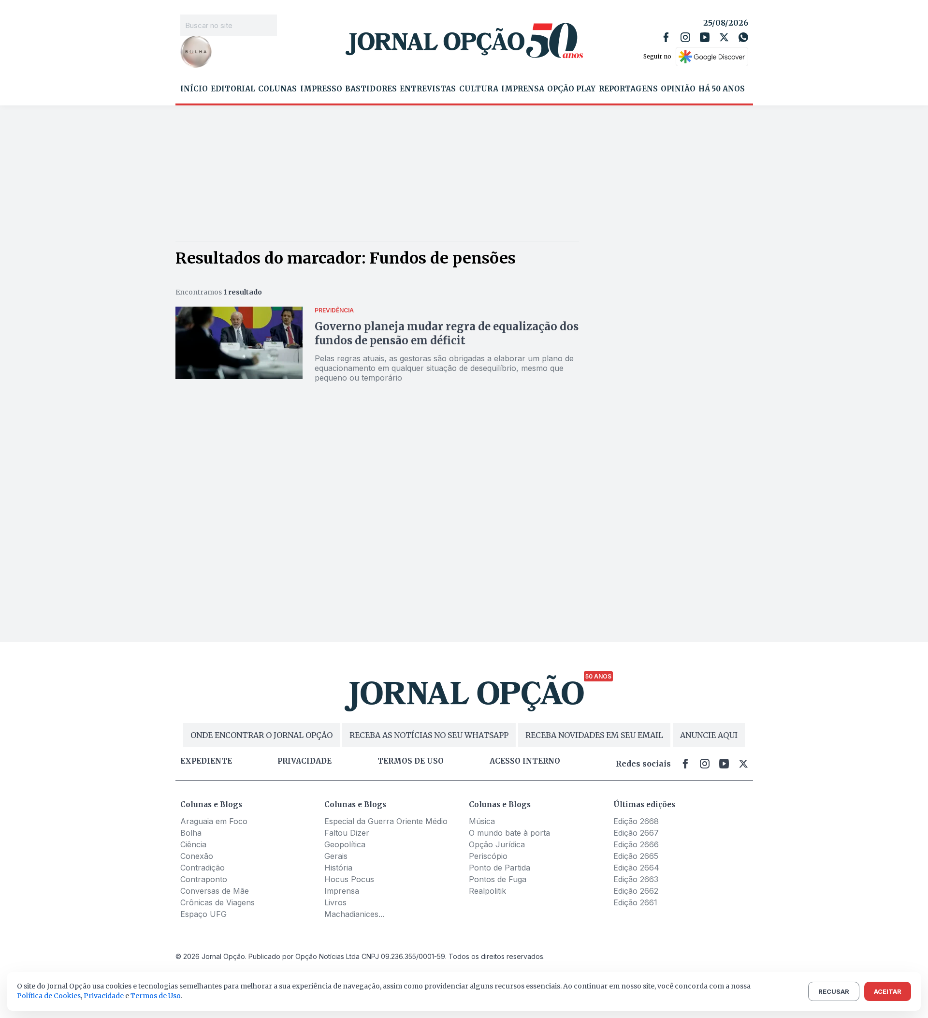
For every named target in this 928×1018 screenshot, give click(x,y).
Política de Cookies (49, 995)
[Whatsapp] (743, 37)
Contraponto (203, 879)
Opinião (678, 89)
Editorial (233, 89)
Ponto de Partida (499, 867)
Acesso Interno (525, 761)
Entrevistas (428, 89)
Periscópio (488, 856)
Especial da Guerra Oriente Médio (386, 821)
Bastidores (371, 89)
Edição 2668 (636, 821)
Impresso (321, 89)
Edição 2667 (636, 833)
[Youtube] (705, 37)
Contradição (202, 867)
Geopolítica (344, 844)
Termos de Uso (155, 995)
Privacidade (304, 761)
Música (482, 821)
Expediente (206, 761)
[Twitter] (724, 37)
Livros (335, 902)
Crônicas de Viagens (217, 902)
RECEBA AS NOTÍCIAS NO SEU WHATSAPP (428, 735)
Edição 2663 (635, 879)
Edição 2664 (636, 867)
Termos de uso (410, 761)
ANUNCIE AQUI (709, 735)
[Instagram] (685, 37)
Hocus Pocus (349, 879)
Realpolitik (487, 891)
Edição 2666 (636, 844)
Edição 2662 (635, 891)
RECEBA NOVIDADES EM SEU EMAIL (594, 735)
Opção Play (571, 89)
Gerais (336, 856)
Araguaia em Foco (213, 821)
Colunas (277, 89)
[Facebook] (666, 37)
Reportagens (628, 89)
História (338, 867)
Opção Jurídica (497, 844)
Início (194, 89)
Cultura (478, 89)
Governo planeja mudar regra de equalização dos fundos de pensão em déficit (447, 333)
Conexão (196, 856)
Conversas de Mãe (214, 891)
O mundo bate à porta (509, 833)
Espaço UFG (203, 914)
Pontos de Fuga (497, 879)
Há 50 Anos (721, 89)
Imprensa (522, 89)
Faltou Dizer (346, 833)
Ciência (193, 844)
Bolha (191, 833)
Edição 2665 (635, 856)
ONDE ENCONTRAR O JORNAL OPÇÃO (261, 735)
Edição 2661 (635, 902)
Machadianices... (354, 914)
